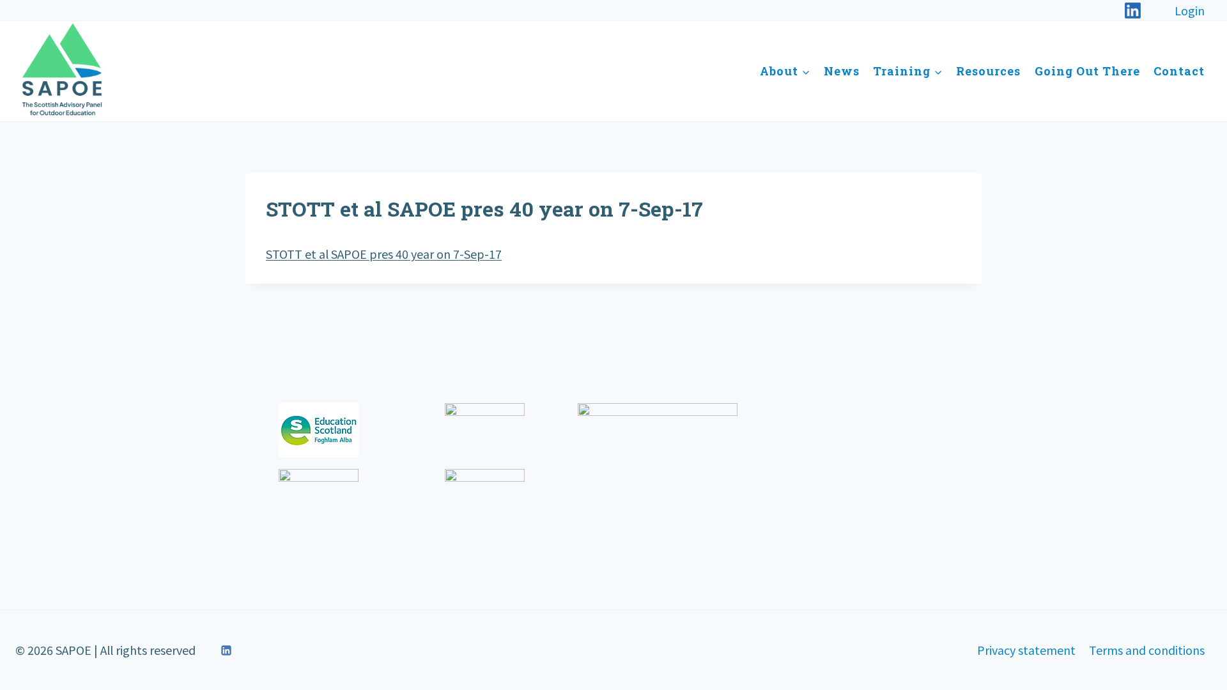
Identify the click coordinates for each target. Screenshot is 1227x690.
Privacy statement (1026, 649)
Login (1190, 10)
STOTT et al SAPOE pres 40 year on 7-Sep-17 (384, 253)
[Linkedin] (226, 650)
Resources (988, 71)
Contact (1179, 71)
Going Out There (1087, 71)
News (842, 71)
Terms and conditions (1147, 649)
